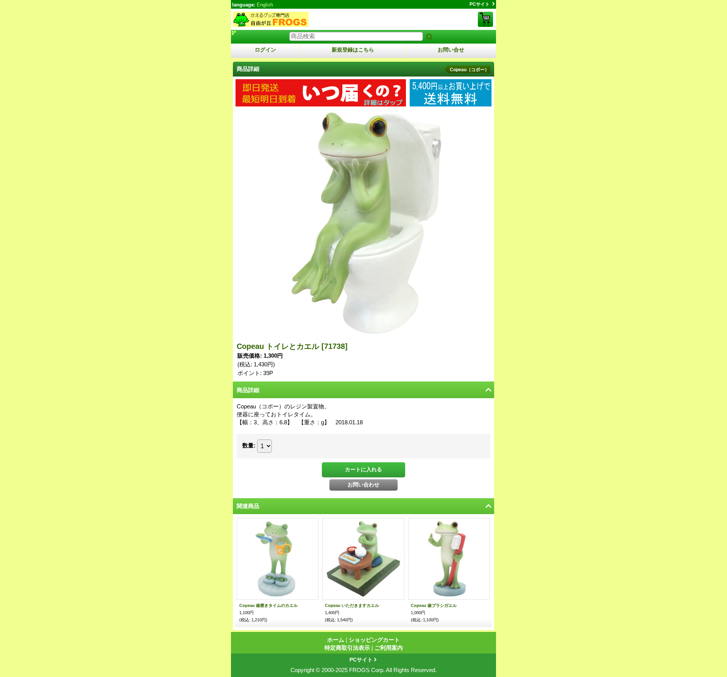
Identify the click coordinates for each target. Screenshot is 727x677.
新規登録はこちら (353, 50)
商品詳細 (248, 390)
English (265, 5)
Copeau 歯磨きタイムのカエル (268, 605)
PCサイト (480, 4)
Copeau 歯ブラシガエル (434, 605)
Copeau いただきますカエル (352, 605)
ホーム (335, 639)
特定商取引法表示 (347, 647)
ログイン (265, 50)
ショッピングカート (485, 19)
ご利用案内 (388, 647)
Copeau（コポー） (469, 69)
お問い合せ (451, 50)
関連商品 (248, 506)
